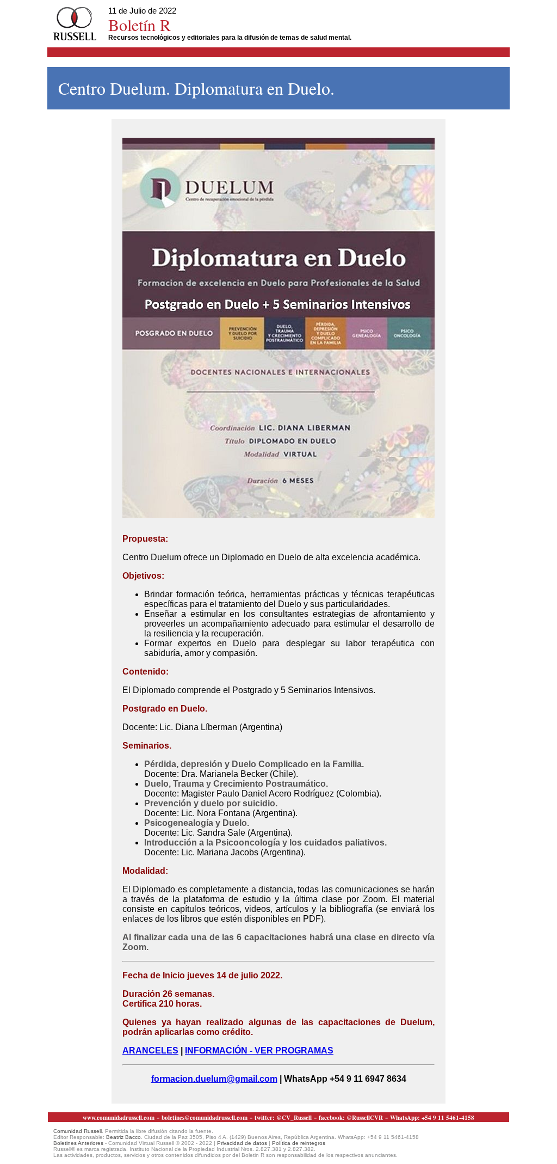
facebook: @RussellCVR (351, 1117)
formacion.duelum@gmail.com (214, 1078)
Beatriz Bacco (123, 1137)
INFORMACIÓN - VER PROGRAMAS (259, 1050)
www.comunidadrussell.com (118, 1117)
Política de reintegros (298, 1143)
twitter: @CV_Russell (283, 1117)
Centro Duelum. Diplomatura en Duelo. (196, 88)
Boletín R (139, 24)
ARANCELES (150, 1050)
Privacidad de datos (242, 1143)
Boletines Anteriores (78, 1143)
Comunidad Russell (77, 1131)
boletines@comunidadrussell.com (204, 1117)
